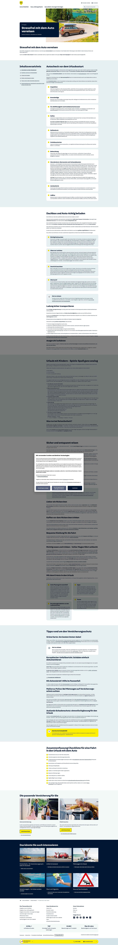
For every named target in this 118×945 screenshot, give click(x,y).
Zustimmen (74, 488)
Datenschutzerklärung (42, 476)
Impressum (65, 479)
